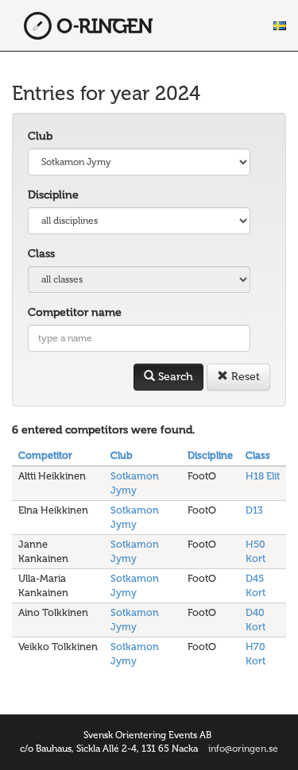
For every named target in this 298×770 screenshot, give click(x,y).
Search (174, 376)
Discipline (53, 195)
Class (41, 253)
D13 (254, 510)
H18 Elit (263, 476)
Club (40, 136)
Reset (244, 376)
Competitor (45, 455)
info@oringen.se (243, 748)
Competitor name (75, 312)
